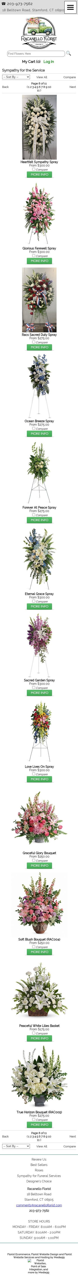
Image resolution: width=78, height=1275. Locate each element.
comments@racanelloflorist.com (39, 1205)
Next (73, 87)
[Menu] (70, 7)
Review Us (39, 1159)
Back (5, 87)
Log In (49, 61)
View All (41, 77)
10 (49, 87)
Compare (69, 77)
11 (38, 90)
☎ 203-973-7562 (17, 4)
